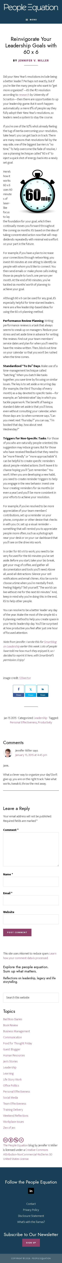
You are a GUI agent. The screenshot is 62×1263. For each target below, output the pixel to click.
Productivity (45, 722)
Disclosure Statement (31, 1216)
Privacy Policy (31, 1210)
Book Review (10, 1025)
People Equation (31, 8)
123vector (25, 678)
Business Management (16, 1031)
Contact (31, 1203)
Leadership (40, 718)
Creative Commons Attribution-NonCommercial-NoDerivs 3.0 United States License (27, 1154)
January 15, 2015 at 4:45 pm (31, 755)
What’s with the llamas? (31, 1222)
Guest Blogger (11, 1049)
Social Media (10, 1097)
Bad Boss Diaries (12, 1019)
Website (8, 912)
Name (8, 874)
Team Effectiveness (14, 1103)
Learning (8, 1073)
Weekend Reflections (15, 1115)
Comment (11, 830)
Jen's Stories (10, 1061)
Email (7, 893)
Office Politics (11, 1085)
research (24, 94)
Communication (12, 1037)
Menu (33, 19)
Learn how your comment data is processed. (29, 956)
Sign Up (31, 1242)
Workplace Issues (13, 1121)
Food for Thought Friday (17, 1043)
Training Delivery (13, 1109)
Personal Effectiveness (23, 722)
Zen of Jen (9, 1127)
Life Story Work (12, 1079)
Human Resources (14, 1055)
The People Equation (15, 1145)
